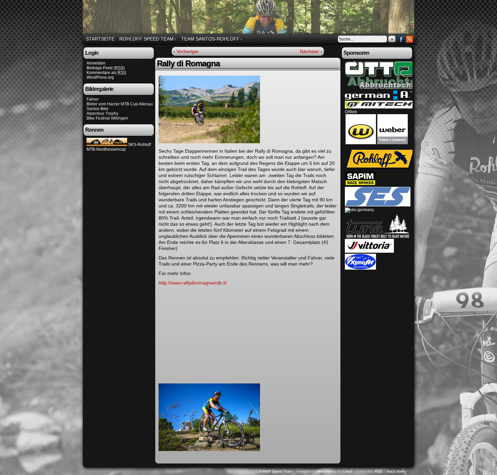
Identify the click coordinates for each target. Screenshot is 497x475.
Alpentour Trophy (102, 113)
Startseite (100, 39)
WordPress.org (100, 77)
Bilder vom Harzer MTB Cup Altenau (120, 104)
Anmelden (96, 63)
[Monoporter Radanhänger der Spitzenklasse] (377, 145)
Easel (347, 471)
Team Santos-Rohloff (211, 39)
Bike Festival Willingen (107, 118)
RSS (409, 39)
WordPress (326, 471)
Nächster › (311, 51)
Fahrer (93, 99)
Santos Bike (98, 108)
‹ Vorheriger (186, 51)
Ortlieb (351, 111)
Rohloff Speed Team (249, 18)
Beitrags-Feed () (106, 68)
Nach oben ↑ (396, 471)
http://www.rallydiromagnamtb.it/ (193, 282)
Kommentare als (106, 72)
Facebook (401, 39)
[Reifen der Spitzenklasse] (369, 251)
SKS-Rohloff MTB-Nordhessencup (119, 147)
